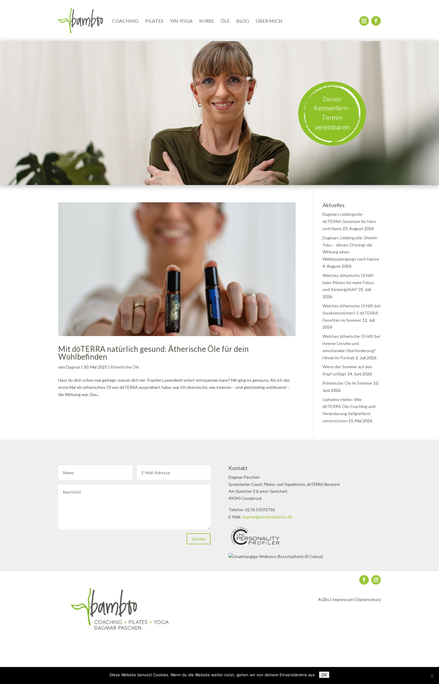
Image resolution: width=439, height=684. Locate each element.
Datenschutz (369, 599)
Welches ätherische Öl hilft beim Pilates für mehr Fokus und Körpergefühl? (348, 282)
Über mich (269, 21)
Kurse (206, 21)
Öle (225, 21)
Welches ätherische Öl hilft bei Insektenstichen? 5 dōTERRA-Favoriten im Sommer (351, 313)
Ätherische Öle (124, 366)
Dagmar (73, 366)
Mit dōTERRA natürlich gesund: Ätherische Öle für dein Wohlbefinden (153, 352)
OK (324, 674)
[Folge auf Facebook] (376, 21)
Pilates (154, 21)
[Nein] (432, 676)
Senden (198, 538)
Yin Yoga (181, 21)
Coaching (125, 21)
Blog (242, 21)
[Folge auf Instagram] (364, 21)
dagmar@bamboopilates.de (267, 516)
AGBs (323, 599)
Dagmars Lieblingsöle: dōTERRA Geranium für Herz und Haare (349, 221)
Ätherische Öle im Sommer (347, 383)
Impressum (342, 599)
